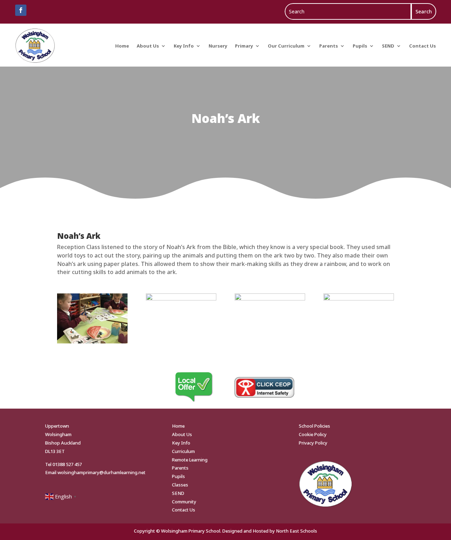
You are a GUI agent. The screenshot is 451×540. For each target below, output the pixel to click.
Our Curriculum (286, 46)
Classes (180, 485)
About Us (148, 46)
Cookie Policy (313, 434)
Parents (328, 46)
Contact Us (422, 46)
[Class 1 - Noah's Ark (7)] (270, 298)
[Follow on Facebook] (20, 10)
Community (184, 501)
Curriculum (183, 451)
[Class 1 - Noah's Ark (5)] (358, 298)
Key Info (184, 46)
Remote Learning (190, 460)
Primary (244, 46)
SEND (388, 46)
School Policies (314, 426)
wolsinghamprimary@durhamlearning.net (101, 472)
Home (122, 46)
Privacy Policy (313, 443)
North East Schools (296, 531)
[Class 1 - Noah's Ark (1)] (92, 341)
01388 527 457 (67, 464)
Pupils (360, 46)
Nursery (218, 46)
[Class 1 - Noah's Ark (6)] (181, 298)
